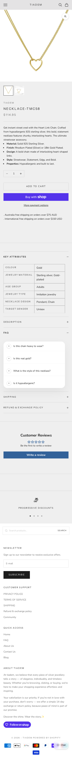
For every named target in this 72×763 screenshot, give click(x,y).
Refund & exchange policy (17, 611)
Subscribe (17, 574)
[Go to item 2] (19, 91)
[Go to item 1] (8, 91)
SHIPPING (9, 605)
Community (9, 617)
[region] (36, 504)
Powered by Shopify (47, 738)
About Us (8, 646)
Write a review (36, 455)
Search (62, 530)
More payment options (36, 205)
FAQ (5, 640)
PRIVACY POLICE (13, 594)
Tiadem (8, 102)
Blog (6, 657)
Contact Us (9, 651)
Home (6, 634)
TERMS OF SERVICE (14, 599)
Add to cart (36, 186)
